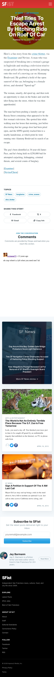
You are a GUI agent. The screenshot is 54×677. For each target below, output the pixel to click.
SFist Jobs (6, 601)
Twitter (5, 648)
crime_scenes (34, 194)
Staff (4, 621)
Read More (45, 559)
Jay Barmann (32, 13)
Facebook (6, 644)
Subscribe (27, 541)
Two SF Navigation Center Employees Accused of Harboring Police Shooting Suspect (27, 357)
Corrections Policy (9, 629)
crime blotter (38, 53)
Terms (4, 672)
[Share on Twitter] (12, 445)
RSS (3, 652)
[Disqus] (27, 283)
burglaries (20, 194)
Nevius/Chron (11, 172)
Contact (5, 633)
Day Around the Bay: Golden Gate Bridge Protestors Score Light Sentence (27, 347)
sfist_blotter (10, 200)
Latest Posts (7, 597)
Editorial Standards (9, 625)
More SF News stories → (27, 379)
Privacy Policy (7, 668)
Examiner (12, 57)
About (4, 617)
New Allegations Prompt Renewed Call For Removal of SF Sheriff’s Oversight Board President (27, 369)
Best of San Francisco (10, 605)
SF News (19, 13)
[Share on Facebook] (16, 445)
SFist (6, 577)
